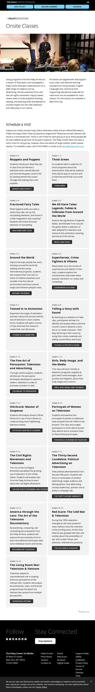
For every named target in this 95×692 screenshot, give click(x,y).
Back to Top (84, 612)
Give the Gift (20, 7)
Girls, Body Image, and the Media (69, 387)
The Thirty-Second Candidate (67, 496)
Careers (44, 660)
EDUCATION (18, 18)
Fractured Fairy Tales (22, 230)
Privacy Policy (82, 663)
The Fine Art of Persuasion (24, 391)
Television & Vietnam (21, 601)
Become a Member (49, 7)
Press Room (46, 656)
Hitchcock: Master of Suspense (26, 430)
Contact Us (46, 663)
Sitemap (79, 672)
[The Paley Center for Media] (21, 2)
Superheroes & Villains (64, 287)
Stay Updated (45, 641)
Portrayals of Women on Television (70, 440)
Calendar (77, 7)
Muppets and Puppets (21, 189)
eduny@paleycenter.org (73, 146)
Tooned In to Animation (23, 335)
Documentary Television (23, 549)
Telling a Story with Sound (66, 345)
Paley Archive (47, 653)
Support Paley (82, 653)
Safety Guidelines (80, 658)
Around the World (20, 293)
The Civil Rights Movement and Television (30, 489)
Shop (78, 675)
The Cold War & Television (66, 548)
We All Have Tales (62, 242)
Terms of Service (80, 668)
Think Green (59, 185)
